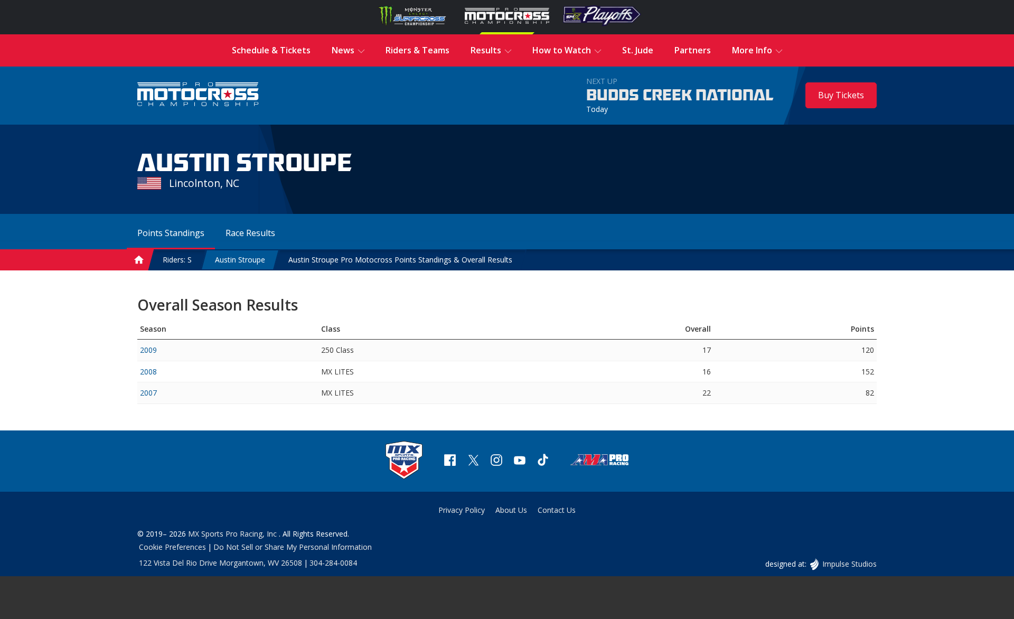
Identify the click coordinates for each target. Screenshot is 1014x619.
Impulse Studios (849, 564)
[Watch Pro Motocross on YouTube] (519, 461)
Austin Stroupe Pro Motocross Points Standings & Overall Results (400, 260)
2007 (148, 393)
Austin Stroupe (240, 260)
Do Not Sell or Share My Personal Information (292, 547)
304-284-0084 (333, 563)
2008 (148, 372)
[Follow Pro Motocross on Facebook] (450, 461)
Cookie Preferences (172, 547)
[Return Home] (198, 95)
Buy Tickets (841, 95)
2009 (148, 350)
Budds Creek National (680, 95)
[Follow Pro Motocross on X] (473, 461)
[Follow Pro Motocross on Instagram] (496, 461)
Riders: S (177, 260)
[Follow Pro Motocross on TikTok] (543, 461)
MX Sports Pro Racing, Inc (233, 534)
